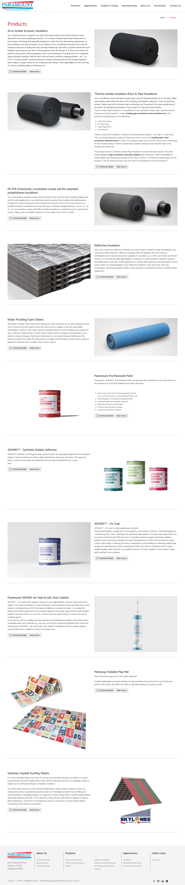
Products (75, 6)
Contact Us (175, 6)
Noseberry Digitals (73, 881)
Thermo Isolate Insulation (75, 863)
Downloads (160, 6)
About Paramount (43, 860)
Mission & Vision (42, 863)
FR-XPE (68, 866)
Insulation (127, 860)
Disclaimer (11, 881)
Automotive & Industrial (132, 866)
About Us (145, 6)
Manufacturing (129, 6)
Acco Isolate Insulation (73, 860)
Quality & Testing (109, 6)
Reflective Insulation (102, 860)
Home (162, 18)
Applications (90, 6)
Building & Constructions (132, 863)
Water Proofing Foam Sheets (105, 863)
